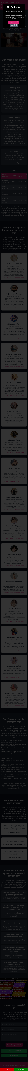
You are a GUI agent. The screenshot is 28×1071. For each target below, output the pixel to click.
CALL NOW (7, 1069)
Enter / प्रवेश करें (13, 22)
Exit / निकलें (14, 25)
